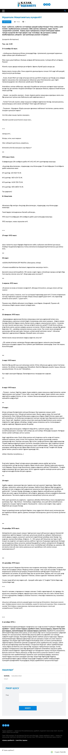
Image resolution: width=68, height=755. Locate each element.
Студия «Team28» (60, 752)
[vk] (49, 4)
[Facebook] (44, 4)
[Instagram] (47, 4)
